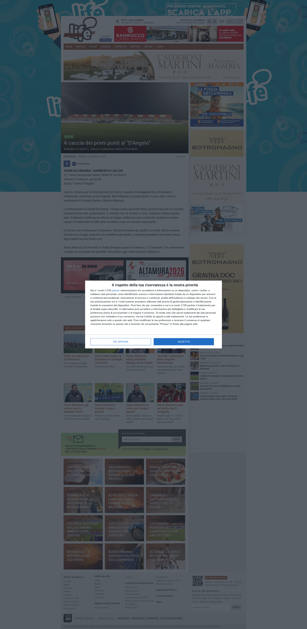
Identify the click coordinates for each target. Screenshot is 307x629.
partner (116, 290)
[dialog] (153, 314)
